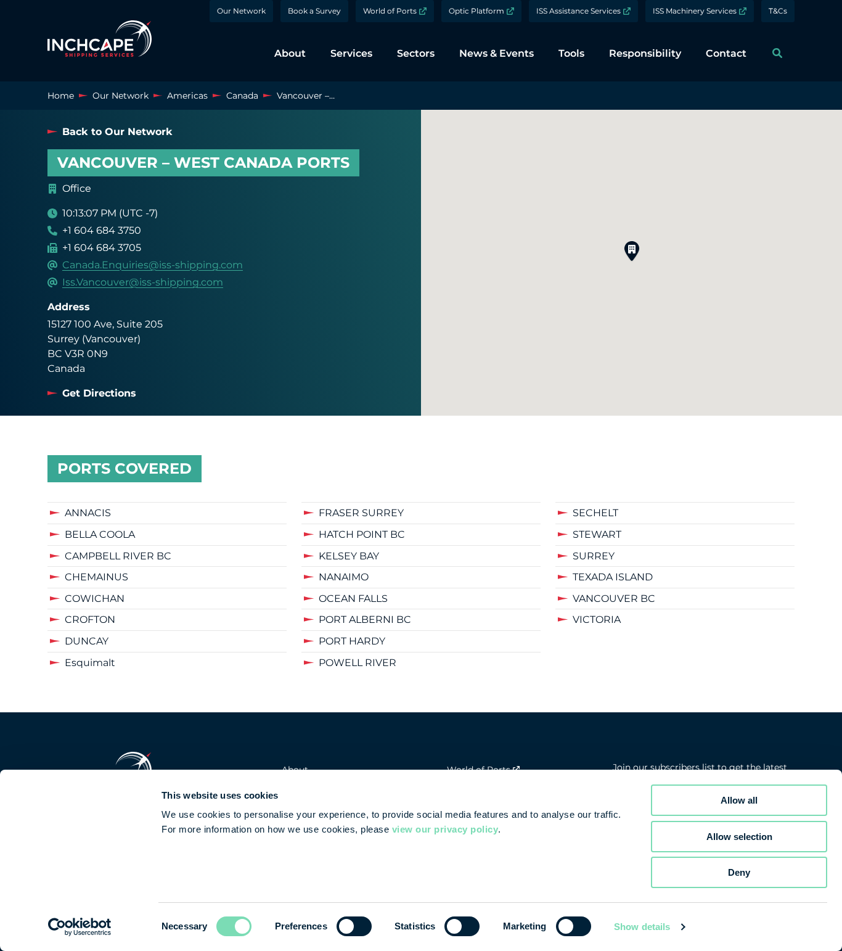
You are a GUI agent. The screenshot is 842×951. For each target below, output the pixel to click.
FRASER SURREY (361, 513)
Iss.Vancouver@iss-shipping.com (142, 282)
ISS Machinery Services (695, 10)
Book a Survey (314, 10)
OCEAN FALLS (353, 598)
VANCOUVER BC (614, 598)
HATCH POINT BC (362, 534)
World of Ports (390, 10)
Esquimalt (90, 663)
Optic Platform (476, 10)
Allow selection (739, 836)
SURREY (594, 556)
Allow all (739, 800)
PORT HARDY (352, 641)
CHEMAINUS (96, 577)
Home (60, 95)
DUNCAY (86, 641)
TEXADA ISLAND (613, 577)
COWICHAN (95, 598)
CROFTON (90, 619)
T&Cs (778, 10)
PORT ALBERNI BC (365, 619)
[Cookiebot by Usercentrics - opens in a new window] (80, 927)
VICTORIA (597, 619)
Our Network (241, 10)
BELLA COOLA (100, 534)
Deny (739, 872)
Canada (242, 95)
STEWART (597, 534)
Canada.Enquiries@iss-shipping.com (152, 265)
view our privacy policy (445, 829)
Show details (642, 926)
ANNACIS (88, 513)
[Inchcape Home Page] (99, 40)
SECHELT (595, 513)
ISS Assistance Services (578, 10)
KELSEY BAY (349, 556)
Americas (187, 95)
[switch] (354, 926)
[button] (632, 252)
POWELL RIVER (357, 663)
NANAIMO (344, 577)
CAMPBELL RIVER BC (118, 556)
